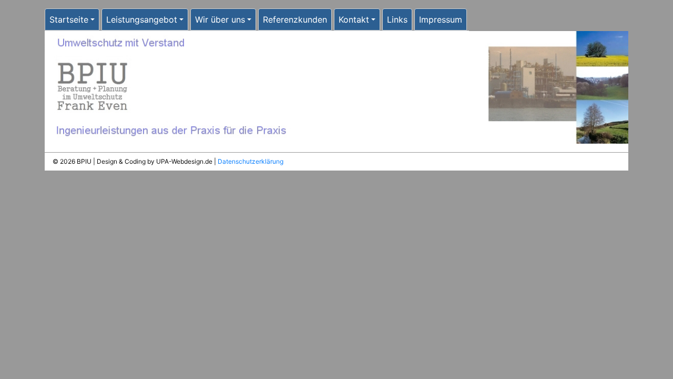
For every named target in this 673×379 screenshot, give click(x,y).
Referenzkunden (295, 19)
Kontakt (354, 19)
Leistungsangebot (141, 19)
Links (397, 19)
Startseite (68, 19)
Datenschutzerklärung (250, 161)
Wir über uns (220, 19)
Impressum (440, 19)
